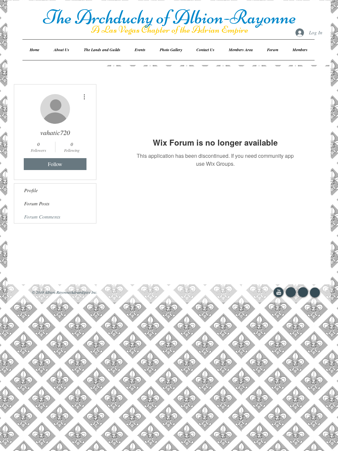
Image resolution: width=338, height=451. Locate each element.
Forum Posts (37, 203)
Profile (31, 190)
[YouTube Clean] (279, 292)
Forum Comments (42, 216)
